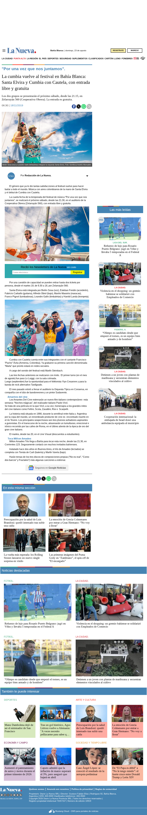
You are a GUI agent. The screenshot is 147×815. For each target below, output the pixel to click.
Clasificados (96, 58)
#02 (101, 265)
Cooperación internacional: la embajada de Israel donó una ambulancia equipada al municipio (120, 420)
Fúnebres (127, 58)
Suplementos (79, 58)
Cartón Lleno (113, 58)
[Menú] (4, 50)
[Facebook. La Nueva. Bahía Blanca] (5, 795)
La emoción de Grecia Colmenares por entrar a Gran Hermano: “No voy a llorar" (69, 522)
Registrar (77, 272)
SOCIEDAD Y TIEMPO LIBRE (91, 743)
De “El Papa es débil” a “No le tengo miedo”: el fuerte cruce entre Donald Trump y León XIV (126, 772)
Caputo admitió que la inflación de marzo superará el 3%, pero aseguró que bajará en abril (55, 772)
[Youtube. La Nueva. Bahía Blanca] (14, 795)
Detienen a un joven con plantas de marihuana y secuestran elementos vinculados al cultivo (120, 378)
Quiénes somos (36, 789)
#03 (101, 307)
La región (32, 58)
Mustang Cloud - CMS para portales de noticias (76, 811)
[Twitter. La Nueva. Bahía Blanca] (8, 795)
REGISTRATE (118, 50)
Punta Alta (20, 58)
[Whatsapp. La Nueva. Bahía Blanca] (1, 795)
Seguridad (65, 58)
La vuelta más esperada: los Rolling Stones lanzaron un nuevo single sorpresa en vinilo (23, 558)
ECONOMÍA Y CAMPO (16, 743)
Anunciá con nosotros (58, 789)
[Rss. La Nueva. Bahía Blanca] (20, 795)
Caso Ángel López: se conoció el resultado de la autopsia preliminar (90, 771)
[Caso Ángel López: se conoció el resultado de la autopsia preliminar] (91, 756)
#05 (101, 390)
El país (43, 58)
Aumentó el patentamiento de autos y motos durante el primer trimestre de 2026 (20, 771)
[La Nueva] (21, 50)
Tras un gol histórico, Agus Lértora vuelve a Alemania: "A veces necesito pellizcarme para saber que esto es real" (55, 731)
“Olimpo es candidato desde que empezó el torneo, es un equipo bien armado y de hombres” (120, 336)
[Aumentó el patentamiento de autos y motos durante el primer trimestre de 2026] (19, 756)
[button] (74, 106)
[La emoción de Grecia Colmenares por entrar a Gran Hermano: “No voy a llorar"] (69, 504)
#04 (101, 349)
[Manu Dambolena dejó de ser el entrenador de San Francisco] (19, 713)
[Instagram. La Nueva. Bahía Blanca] (11, 795)
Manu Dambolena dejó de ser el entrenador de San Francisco (19, 728)
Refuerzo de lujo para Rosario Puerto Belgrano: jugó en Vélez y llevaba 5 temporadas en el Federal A (120, 250)
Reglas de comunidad (106, 789)
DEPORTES (10, 700)
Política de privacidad (82, 789)
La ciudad (7, 58)
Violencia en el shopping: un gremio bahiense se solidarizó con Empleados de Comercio (120, 294)
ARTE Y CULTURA (86, 700)
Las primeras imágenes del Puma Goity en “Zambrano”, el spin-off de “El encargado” (69, 558)
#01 (101, 219)
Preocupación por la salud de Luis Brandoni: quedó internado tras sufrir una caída (24, 522)
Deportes (53, 58)
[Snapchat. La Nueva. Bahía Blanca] (17, 795)
